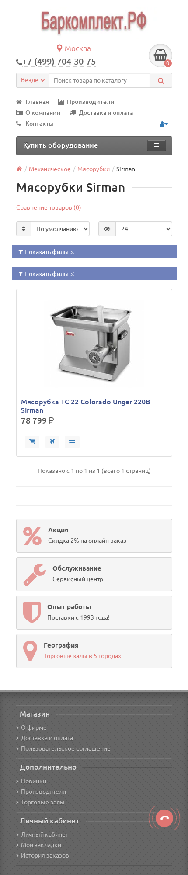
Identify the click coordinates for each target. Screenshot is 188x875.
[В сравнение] (72, 442)
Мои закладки (41, 844)
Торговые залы (43, 802)
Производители (91, 101)
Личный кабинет (44, 834)
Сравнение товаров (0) (48, 207)
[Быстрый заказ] (52, 442)
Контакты (39, 123)
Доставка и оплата (106, 112)
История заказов (45, 855)
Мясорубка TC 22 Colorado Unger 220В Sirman (85, 405)
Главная (37, 101)
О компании (43, 112)
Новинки (33, 781)
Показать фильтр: (48, 251)
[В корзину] (32, 442)
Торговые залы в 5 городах (82, 655)
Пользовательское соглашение (66, 748)
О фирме (34, 727)
